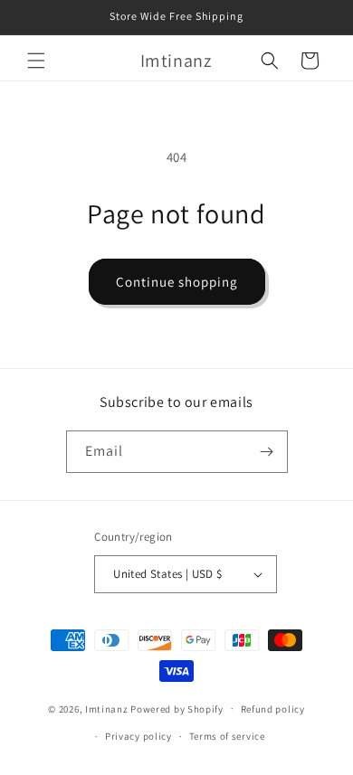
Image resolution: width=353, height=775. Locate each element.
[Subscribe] (267, 451)
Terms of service (227, 736)
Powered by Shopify (177, 708)
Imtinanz (107, 708)
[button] (36, 60)
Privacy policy (138, 736)
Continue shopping (177, 281)
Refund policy (273, 709)
